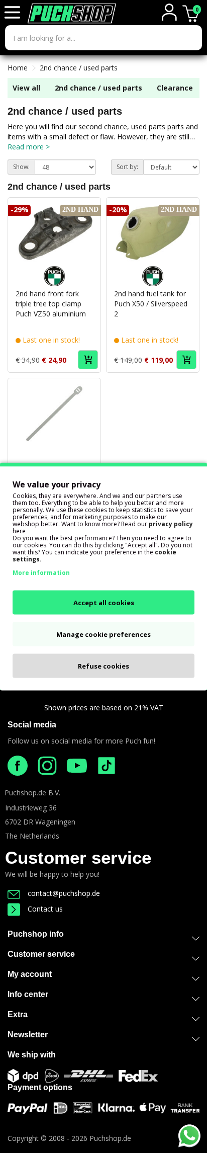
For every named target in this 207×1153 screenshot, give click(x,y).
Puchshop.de (110, 1138)
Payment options (40, 1087)
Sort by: (127, 166)
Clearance (175, 88)
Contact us (45, 909)
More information (41, 572)
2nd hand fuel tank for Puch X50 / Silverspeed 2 (150, 303)
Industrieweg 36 (31, 807)
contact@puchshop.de (64, 893)
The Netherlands (32, 836)
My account (30, 974)
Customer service (78, 857)
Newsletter (28, 1034)
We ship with (32, 1054)
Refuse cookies (103, 666)
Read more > (29, 146)
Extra (18, 1014)
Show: (21, 166)
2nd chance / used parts (79, 67)
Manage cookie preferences (103, 634)
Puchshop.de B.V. (32, 792)
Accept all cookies (103, 602)
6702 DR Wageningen (40, 822)
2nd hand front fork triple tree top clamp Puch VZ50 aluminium (51, 303)
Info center (28, 994)
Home (18, 67)
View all (26, 88)
